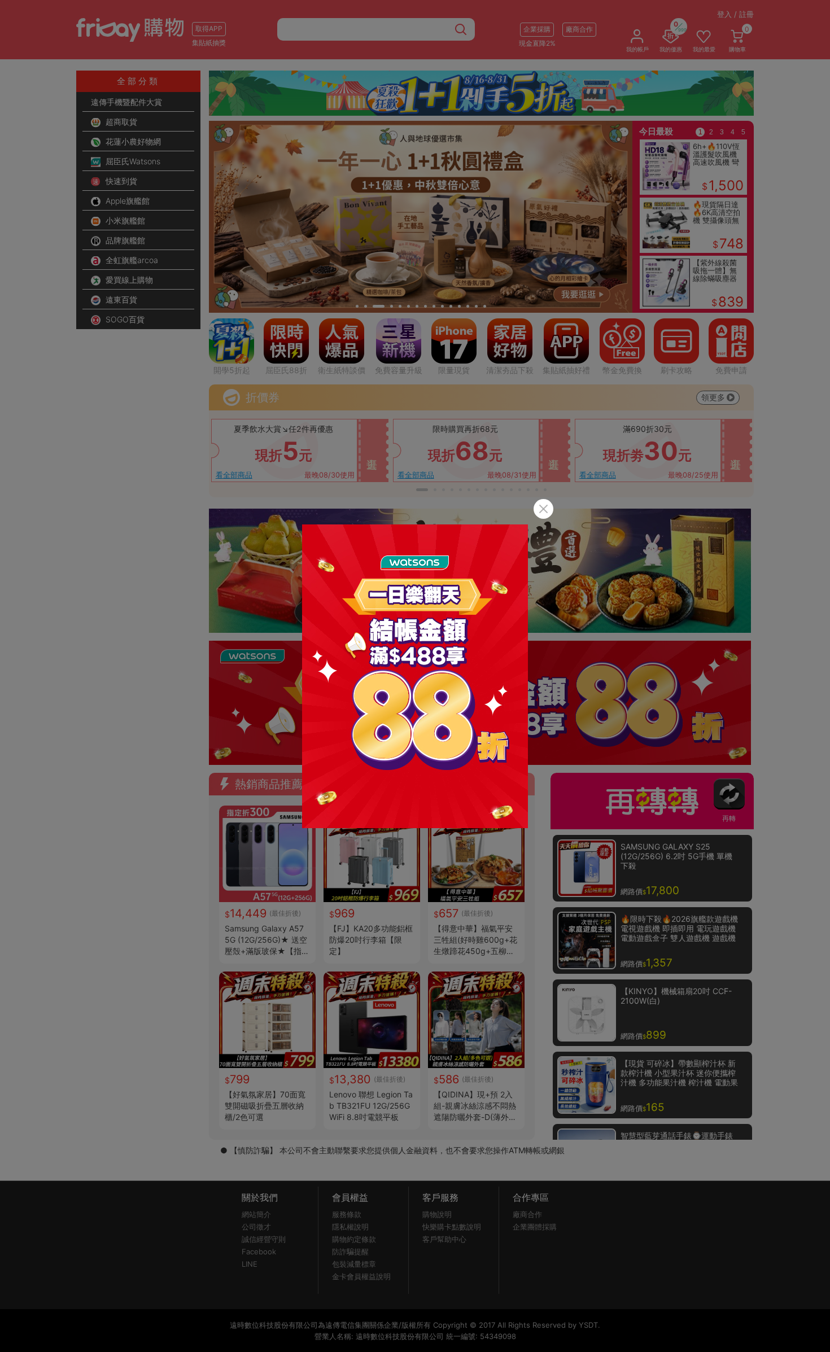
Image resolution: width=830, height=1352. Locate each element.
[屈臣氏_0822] (415, 676)
